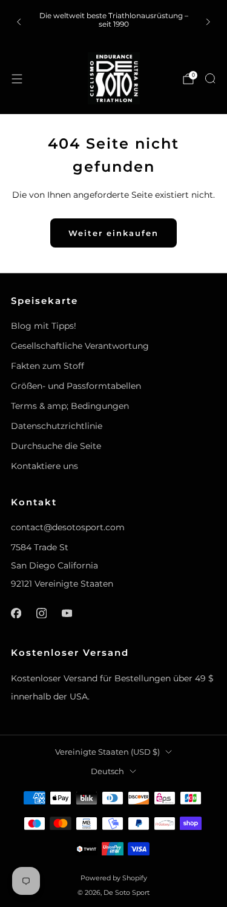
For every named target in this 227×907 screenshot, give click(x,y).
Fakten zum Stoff (47, 365)
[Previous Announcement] (19, 22)
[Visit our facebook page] (15, 612)
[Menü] (17, 79)
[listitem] (114, 21)
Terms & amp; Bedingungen (70, 405)
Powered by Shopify (114, 878)
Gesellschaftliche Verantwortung (80, 345)
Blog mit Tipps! (43, 325)
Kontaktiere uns (44, 465)
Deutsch (107, 771)
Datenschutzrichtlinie (56, 425)
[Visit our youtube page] (66, 612)
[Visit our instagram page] (41, 612)
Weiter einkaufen (113, 233)
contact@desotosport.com (68, 527)
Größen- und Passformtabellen (76, 385)
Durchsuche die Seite (56, 445)
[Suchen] (210, 78)
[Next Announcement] (208, 22)
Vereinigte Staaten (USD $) (107, 752)
